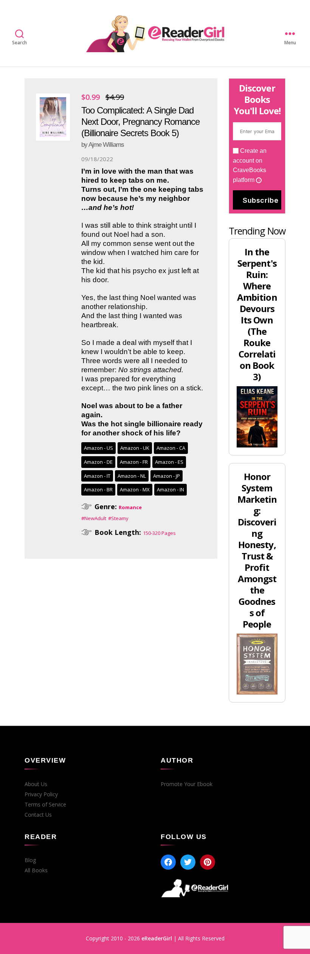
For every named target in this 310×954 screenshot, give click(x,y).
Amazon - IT (97, 475)
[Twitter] (187, 862)
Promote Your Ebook (186, 784)
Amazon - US (98, 447)
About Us (36, 784)
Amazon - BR (98, 489)
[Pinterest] (207, 862)
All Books (36, 870)
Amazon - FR (134, 461)
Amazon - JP (166, 475)
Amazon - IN (170, 489)
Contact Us (38, 814)
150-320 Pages (159, 533)
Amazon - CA (171, 447)
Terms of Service (45, 804)
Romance (130, 507)
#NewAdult (93, 518)
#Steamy (118, 518)
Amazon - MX (135, 489)
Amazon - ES (169, 461)
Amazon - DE (98, 461)
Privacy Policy (41, 794)
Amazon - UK (134, 447)
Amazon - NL (132, 475)
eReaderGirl (156, 938)
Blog (30, 860)
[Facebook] (168, 862)
